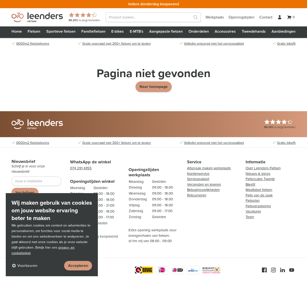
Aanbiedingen (283, 31)
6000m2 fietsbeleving (32, 43)
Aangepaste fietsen (166, 31)
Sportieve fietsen (61, 31)
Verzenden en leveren (204, 184)
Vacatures (253, 211)
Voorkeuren (27, 265)
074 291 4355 (81, 168)
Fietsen (34, 31)
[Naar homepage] (37, 17)
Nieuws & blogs (258, 173)
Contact (265, 17)
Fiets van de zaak (259, 195)
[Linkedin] (282, 270)
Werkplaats (215, 17)
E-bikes (117, 31)
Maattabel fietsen (259, 189)
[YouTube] (291, 270)
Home (17, 31)
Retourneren (196, 195)
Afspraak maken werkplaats (209, 168)
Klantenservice (198, 173)
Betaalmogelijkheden (203, 189)
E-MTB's (136, 31)
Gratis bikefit (286, 43)
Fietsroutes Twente (260, 179)
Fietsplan (253, 200)
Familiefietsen (93, 31)
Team (250, 217)
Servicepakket (198, 179)
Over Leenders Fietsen (263, 168)
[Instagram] (273, 270)
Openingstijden (241, 17)
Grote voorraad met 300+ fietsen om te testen (116, 43)
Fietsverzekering (258, 206)
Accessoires (225, 31)
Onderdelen (199, 31)
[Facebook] (264, 270)
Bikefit (250, 184)
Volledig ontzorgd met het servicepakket (214, 43)
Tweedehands (254, 31)
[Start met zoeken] (195, 17)
